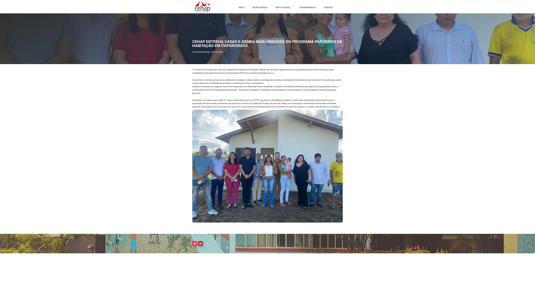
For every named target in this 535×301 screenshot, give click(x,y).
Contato (328, 7)
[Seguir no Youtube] (200, 243)
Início (242, 7)
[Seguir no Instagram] (194, 243)
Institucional (283, 7)
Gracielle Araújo (203, 51)
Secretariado (260, 7)
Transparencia (307, 7)
